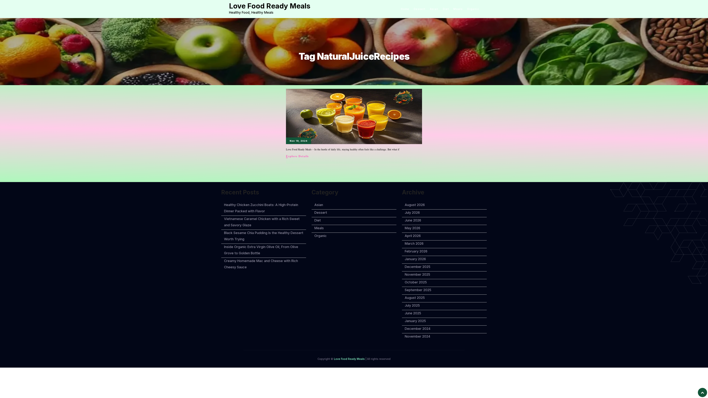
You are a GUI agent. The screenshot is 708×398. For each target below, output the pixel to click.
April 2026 (413, 236)
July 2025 (412, 305)
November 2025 (417, 274)
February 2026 (416, 251)
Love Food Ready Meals (269, 5)
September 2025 (418, 290)
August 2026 (415, 205)
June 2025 (413, 313)
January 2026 (415, 259)
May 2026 (412, 228)
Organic (473, 9)
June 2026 (413, 220)
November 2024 (417, 336)
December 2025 (417, 267)
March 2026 (414, 243)
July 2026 (412, 212)
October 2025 (416, 282)
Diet (446, 9)
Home (405, 9)
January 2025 (415, 321)
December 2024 (417, 329)
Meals (458, 9)
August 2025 (415, 298)
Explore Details (297, 156)
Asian (434, 9)
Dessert (420, 9)
